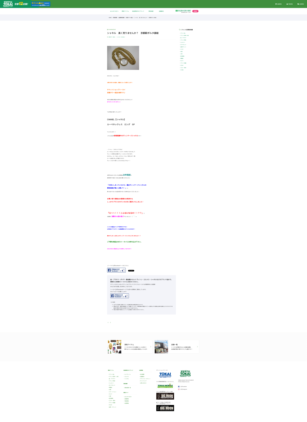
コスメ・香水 (183, 67)
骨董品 (181, 58)
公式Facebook (183, 386)
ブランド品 (182, 33)
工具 (181, 53)
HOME (110, 17)
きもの (181, 65)
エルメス (127, 376)
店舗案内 (161, 11)
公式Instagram (183, 389)
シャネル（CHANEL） (121, 37)
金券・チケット (112, 407)
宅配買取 (290, 4)
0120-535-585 (184, 11)
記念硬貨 (182, 56)
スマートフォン (112, 392)
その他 (181, 70)
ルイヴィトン (128, 374)
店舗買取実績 (121, 17)
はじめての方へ (114, 11)
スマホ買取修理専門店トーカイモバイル (165, 381)
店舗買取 (279, 4)
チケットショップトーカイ (162, 370)
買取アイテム (125, 11)
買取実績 (151, 11)
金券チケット (183, 47)
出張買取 (301, 4)
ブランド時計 (183, 40)
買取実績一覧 (128, 387)
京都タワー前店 (129, 17)
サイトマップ (143, 381)
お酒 (181, 51)
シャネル (127, 378)
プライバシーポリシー (145, 378)
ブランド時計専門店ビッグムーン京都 (164, 391)
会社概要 (142, 374)
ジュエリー (182, 42)
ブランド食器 (183, 63)
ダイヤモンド (183, 44)
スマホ (181, 49)
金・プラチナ (183, 37)
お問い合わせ (143, 383)
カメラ (181, 60)
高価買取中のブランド (138, 11)
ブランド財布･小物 (184, 35)
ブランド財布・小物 (113, 376)
